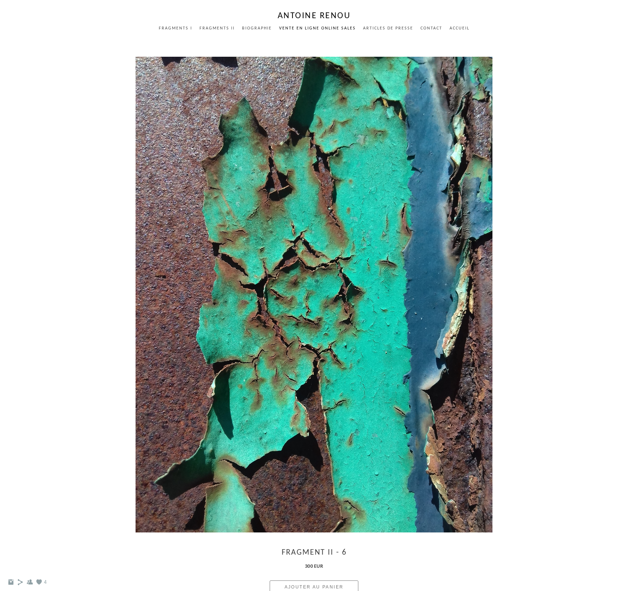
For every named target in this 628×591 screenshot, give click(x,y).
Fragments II (217, 28)
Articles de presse (388, 28)
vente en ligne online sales (317, 28)
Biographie (257, 28)
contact (431, 28)
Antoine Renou (314, 16)
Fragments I (175, 28)
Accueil (460, 28)
